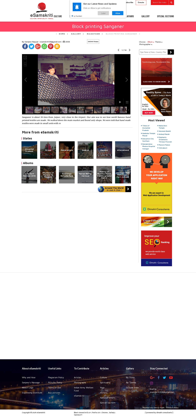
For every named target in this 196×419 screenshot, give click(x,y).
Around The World (114, 189)
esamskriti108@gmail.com (51, 42)
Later (103, 13)
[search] (162, 2)
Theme (158, 42)
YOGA (91, 16)
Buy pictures (54, 392)
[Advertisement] (98, 317)
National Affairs (107, 397)
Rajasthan (93, 34)
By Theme (131, 382)
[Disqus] (76, 229)
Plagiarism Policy (56, 377)
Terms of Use (54, 387)
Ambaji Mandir (164, 134)
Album (150, 42)
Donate (141, 2)
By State (130, 377)
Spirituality (105, 382)
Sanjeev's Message (31, 382)
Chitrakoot (163, 148)
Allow (117, 13)
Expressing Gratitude (32, 392)
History (103, 392)
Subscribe (129, 2)
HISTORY (106, 16)
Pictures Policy (55, 382)
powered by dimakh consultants (159, 413)
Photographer (145, 44)
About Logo (27, 387)
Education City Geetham (148, 140)
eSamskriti (79, 395)
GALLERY (145, 16)
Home (62, 34)
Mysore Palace (164, 145)
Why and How (28, 377)
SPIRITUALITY (76, 16)
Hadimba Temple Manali (148, 134)
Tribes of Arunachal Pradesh (146, 128)
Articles (77, 377)
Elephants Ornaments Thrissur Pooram (165, 139)
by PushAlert (78, 16)
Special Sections (107, 402)
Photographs (80, 382)
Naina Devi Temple (163, 127)
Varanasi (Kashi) (165, 131)
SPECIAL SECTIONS (165, 16)
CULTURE (58, 16)
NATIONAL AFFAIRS (125, 16)
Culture (103, 377)
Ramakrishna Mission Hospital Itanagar (148, 146)
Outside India (132, 387)
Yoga (102, 387)
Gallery (76, 34)
